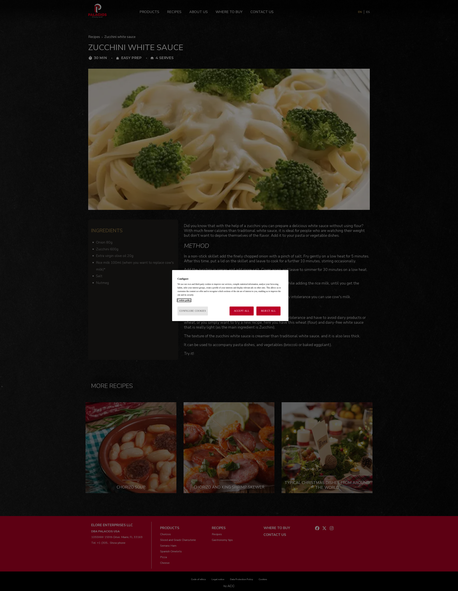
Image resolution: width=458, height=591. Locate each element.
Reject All (268, 311)
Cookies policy (184, 300)
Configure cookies (192, 311)
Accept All (242, 311)
